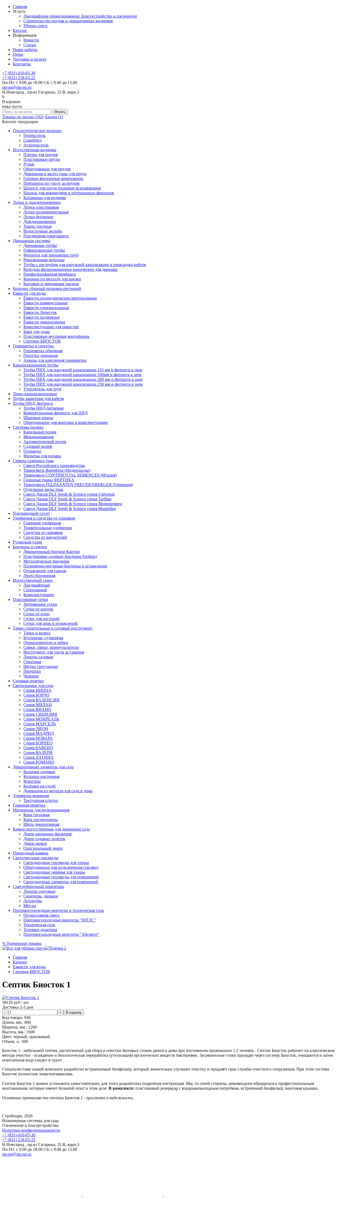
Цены (18, 54)
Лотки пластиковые (41, 207)
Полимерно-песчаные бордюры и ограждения (65, 566)
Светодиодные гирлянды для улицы (56, 862)
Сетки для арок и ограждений (50, 623)
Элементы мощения (31, 795)
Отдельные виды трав (43, 489)
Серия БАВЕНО (38, 747)
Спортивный (35, 590)
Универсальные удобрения (47, 527)
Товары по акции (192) (23, 117)
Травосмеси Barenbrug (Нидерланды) (56, 470)
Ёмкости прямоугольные (45, 303)
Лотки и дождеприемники (37, 202)
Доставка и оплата (29, 59)
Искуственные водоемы (34, 150)
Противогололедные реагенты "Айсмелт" (61, 934)
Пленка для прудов (40, 154)
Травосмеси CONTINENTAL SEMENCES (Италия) (70, 475)
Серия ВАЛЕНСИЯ (41, 700)
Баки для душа (36, 331)
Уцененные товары (21, 943)
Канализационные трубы (35, 365)
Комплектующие (38, 594)
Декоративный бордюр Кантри (51, 551)
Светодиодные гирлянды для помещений (61, 877)
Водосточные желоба (42, 231)
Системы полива (28, 427)
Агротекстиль (36, 145)
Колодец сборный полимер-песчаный (47, 288)
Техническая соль (39, 924)
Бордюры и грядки (30, 547)
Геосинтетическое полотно (37, 130)
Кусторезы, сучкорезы (43, 637)
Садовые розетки (28, 681)
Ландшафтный (36, 585)
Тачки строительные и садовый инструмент (52, 628)
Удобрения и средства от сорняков (44, 518)
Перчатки (32, 671)
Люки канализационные (35, 393)
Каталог (20, 30)
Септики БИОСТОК (42, 341)
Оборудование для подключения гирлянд (60, 867)
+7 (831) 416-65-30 (18, 73)
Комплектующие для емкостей (51, 327)
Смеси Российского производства (54, 465)
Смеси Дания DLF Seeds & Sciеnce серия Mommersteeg (72, 504)
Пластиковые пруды (41, 159)
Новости (31, 40)
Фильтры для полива (42, 456)
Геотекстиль (34, 135)
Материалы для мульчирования (41, 810)
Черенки (31, 676)
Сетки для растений (41, 618)
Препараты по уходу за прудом (51, 183)
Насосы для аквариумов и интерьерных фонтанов (68, 193)
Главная (20, 6)
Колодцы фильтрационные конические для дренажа (70, 269)
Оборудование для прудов (47, 169)
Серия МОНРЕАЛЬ (41, 719)
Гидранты (32, 451)
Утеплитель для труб (42, 389)
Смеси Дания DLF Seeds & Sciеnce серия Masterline (69, 508)
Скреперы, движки (40, 896)
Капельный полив (39, 432)
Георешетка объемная (42, 350)
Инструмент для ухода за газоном (53, 652)
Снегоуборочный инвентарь (38, 886)
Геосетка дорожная (40, 355)
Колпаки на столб (39, 786)
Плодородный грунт (31, 513)
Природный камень (30, 853)
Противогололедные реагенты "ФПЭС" (59, 920)
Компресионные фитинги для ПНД (55, 413)
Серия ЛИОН (35, 728)
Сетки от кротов (38, 609)
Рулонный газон (27, 542)
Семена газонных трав (33, 460)
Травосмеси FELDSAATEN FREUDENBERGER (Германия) (78, 484)
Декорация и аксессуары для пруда (54, 173)
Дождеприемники (39, 221)
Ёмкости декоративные (44, 322)
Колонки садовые (39, 771)
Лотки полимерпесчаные (46, 212)
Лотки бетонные (38, 216)
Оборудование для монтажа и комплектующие (65, 422)
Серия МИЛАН (37, 704)
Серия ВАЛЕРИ (38, 752)
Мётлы (29, 905)
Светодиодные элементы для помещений (60, 881)
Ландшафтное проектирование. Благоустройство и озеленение (80, 16)
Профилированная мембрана (49, 274)
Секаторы (32, 661)
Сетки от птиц (36, 614)
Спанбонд (32, 140)
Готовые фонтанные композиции (53, 178)
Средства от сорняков (43, 532)
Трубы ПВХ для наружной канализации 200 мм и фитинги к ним (82, 379)
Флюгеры (32, 781)
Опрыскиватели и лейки (45, 642)
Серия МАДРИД (38, 733)
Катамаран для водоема (44, 197)
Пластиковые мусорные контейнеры (56, 336)
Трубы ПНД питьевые (43, 408)
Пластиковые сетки (30, 599)
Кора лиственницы (40, 819)
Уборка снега (35, 25)
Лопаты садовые (38, 657)
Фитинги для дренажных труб (50, 255)
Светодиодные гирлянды (35, 858)
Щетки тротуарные (40, 666)
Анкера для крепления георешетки (55, 360)
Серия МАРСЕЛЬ (39, 724)
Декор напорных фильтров (47, 834)
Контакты (22, 64)
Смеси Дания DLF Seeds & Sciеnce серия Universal (68, 494)
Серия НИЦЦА (37, 690)
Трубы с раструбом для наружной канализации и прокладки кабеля (84, 264)
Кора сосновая (36, 814)
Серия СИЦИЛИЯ (40, 714)
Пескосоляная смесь (41, 915)
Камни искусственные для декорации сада (51, 829)
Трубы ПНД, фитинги (33, 403)
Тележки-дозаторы (40, 929)
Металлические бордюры (46, 561)
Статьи (29, 45)
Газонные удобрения (42, 523)
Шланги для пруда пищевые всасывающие (62, 188)
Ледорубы (32, 901)
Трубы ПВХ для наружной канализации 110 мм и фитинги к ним (82, 370)
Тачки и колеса (36, 633)
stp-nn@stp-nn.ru (16, 87)
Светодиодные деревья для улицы (54, 872)
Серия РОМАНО (38, 762)
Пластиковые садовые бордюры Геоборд (60, 556)
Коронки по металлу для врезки (52, 279)
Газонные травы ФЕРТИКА (48, 480)
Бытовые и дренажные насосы (51, 283)
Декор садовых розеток (44, 838)
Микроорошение (38, 437)
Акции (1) (54, 117)
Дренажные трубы (40, 245)
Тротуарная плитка (40, 800)
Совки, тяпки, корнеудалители (51, 647)
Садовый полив (37, 446)
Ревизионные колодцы (44, 260)
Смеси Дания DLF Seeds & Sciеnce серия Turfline (67, 499)
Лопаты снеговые (39, 891)
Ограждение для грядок (44, 570)
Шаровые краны (38, 417)
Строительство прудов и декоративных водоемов (68, 21)
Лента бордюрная (39, 575)
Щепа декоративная (41, 824)
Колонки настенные (41, 776)
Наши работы (25, 49)
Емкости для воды (29, 293)
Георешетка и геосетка (33, 346)
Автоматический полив (44, 441)
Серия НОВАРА (38, 738)
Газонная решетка (29, 805)
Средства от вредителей (45, 537)
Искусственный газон (33, 580)
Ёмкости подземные (41, 317)
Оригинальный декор (42, 848)
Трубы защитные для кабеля (38, 398)
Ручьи (28, 164)
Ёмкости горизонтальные (46, 307)
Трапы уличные (37, 226)
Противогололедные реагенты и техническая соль (58, 910)
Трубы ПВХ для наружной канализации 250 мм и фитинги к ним (82, 384)
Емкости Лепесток (40, 312)
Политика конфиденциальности (31, 1130)
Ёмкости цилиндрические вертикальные (60, 298)
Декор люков (35, 843)
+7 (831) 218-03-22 (18, 77)
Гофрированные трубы (44, 250)
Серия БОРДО (36, 695)
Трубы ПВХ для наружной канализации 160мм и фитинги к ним (82, 374)
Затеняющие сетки (40, 604)
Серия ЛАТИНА (38, 757)
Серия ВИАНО (37, 709)
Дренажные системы (31, 240)
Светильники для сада (33, 685)
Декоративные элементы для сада (43, 767)
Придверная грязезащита (46, 236)
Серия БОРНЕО (38, 743)
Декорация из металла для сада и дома (57, 791)
